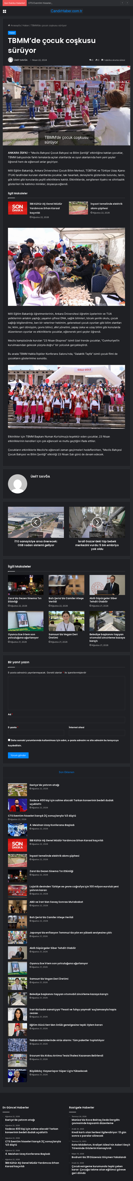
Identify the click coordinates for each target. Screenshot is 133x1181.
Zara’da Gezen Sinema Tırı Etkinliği (24, 600)
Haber (26, 25)
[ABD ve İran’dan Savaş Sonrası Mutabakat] (17, 906)
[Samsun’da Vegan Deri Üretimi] (66, 621)
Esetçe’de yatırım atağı (44, 785)
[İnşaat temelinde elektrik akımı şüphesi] (78, 208)
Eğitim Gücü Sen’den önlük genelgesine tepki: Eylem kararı (66, 1025)
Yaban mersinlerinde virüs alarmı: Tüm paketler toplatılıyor (67, 1040)
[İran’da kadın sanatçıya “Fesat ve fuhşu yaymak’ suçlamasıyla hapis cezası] (17, 1014)
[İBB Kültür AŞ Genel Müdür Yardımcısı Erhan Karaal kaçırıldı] (17, 208)
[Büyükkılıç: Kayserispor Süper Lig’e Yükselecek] (17, 1075)
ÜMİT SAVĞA (21, 60)
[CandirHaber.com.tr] (66, 11)
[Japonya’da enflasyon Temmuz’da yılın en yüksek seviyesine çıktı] (17, 937)
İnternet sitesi (76, 727)
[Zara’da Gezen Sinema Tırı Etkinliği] (25, 585)
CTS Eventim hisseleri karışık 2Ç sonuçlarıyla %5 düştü (57, 3)
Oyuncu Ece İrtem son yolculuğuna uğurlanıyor (23, 636)
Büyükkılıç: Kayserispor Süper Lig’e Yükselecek (58, 1071)
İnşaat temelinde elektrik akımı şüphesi (54, 856)
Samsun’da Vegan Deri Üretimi (63, 636)
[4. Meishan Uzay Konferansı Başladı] (17, 829)
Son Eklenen (66, 772)
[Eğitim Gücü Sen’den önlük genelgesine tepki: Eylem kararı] (17, 1029)
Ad (10, 714)
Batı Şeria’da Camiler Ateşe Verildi (66, 600)
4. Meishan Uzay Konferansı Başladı (52, 825)
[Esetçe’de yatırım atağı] (17, 789)
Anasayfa (15, 25)
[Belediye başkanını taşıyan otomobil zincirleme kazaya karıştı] (107, 621)
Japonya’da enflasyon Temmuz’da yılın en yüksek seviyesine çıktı (71, 932)
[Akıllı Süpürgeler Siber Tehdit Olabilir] (107, 585)
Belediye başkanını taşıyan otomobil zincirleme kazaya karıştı (107, 638)
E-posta (13, 727)
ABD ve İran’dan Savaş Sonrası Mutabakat (56, 902)
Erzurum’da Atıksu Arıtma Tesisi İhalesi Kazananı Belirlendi (66, 1055)
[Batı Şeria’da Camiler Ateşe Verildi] (66, 585)
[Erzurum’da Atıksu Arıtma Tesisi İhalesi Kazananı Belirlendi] (17, 1060)
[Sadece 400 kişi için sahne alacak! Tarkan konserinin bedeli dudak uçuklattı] (17, 805)
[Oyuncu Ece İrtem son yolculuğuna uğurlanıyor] (25, 621)
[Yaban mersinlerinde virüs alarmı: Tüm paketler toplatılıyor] (17, 1045)
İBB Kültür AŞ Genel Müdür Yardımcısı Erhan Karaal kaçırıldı (46, 208)
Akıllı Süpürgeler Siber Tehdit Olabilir (103, 600)
